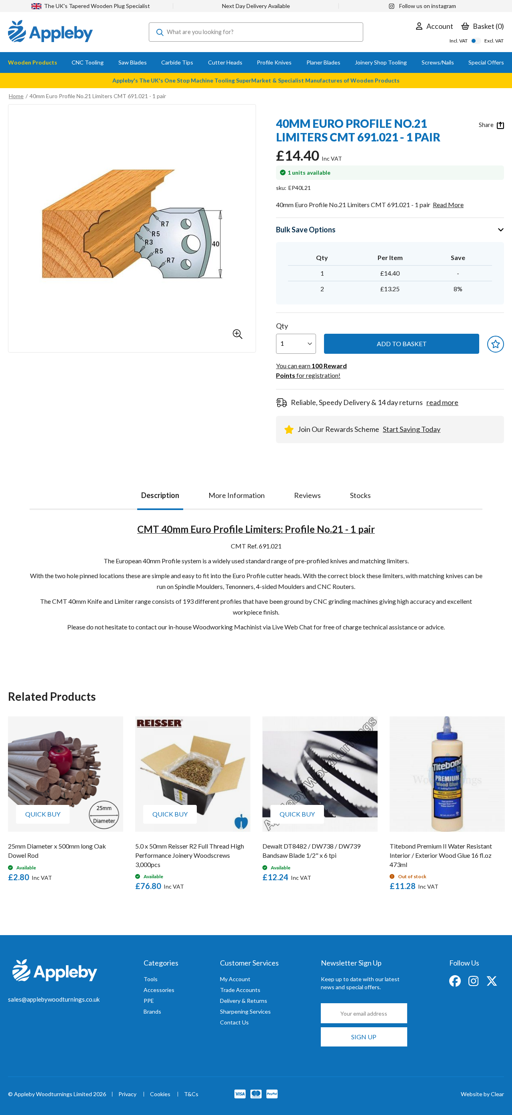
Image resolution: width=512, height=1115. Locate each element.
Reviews (307, 495)
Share (487, 124)
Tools (151, 979)
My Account (235, 979)
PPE (149, 1000)
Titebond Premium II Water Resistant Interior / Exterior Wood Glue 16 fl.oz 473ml (441, 855)
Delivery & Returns (243, 1000)
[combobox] (256, 32)
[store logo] (50, 32)
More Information (236, 495)
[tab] (160, 493)
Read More (448, 204)
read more (442, 402)
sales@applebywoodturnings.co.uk (54, 999)
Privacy (127, 1094)
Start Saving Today (411, 429)
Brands (152, 1011)
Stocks (360, 495)
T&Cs (191, 1094)
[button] (238, 334)
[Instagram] (474, 980)
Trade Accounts (240, 989)
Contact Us (234, 1022)
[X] (492, 980)
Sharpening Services (245, 1011)
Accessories (159, 989)
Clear (497, 1094)
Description (160, 495)
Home (16, 96)
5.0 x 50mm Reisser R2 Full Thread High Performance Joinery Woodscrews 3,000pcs (189, 855)
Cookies (160, 1094)
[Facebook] (455, 980)
